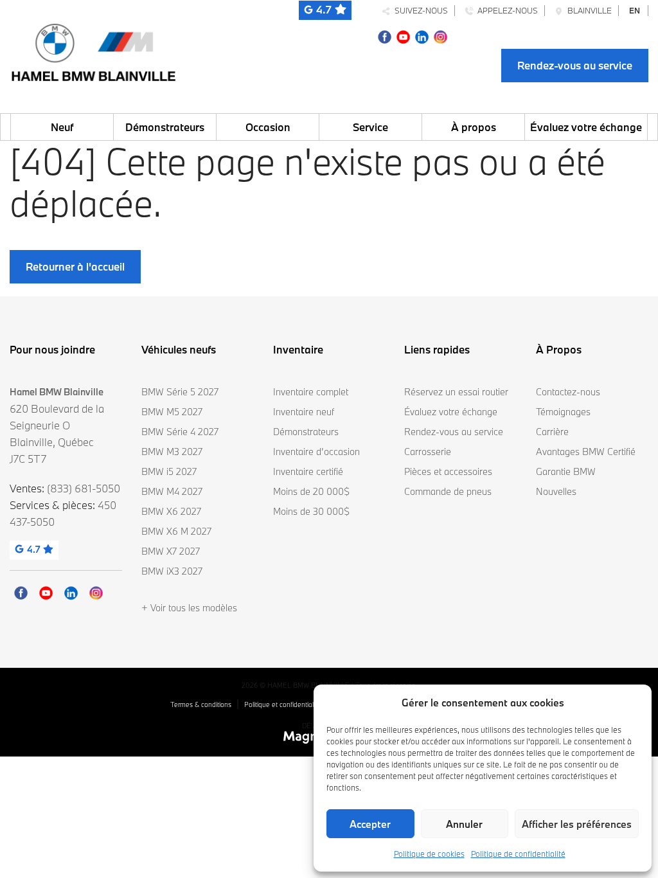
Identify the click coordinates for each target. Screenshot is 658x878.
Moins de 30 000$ (311, 511)
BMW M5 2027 (171, 412)
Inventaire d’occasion (316, 451)
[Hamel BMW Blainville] (93, 49)
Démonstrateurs (164, 127)
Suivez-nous (419, 10)
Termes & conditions (200, 704)
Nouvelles (556, 491)
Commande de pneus (448, 491)
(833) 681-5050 (83, 488)
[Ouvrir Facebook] (385, 35)
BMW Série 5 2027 (179, 392)
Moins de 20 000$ (311, 491)
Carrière (552, 432)
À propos (473, 127)
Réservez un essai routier (456, 392)
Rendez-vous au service (574, 65)
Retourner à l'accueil (75, 266)
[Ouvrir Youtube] (403, 35)
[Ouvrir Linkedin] (422, 35)
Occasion (267, 127)
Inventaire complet (310, 392)
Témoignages (563, 412)
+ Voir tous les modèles (189, 608)
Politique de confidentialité (518, 853)
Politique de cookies (429, 853)
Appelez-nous (506, 10)
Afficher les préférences (577, 824)
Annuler (464, 824)
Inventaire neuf (303, 412)
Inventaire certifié (308, 471)
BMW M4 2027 (171, 491)
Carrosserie (427, 451)
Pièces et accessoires (448, 471)
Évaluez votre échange (586, 127)
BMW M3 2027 (171, 451)
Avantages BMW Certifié (586, 451)
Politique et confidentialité (282, 704)
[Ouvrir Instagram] (440, 35)
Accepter (370, 824)
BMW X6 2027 (171, 511)
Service (370, 127)
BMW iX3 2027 (171, 571)
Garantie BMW (566, 471)
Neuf (62, 127)
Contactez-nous (568, 392)
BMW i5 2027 (169, 471)
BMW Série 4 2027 (179, 432)
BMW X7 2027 (170, 551)
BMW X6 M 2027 (176, 531)
